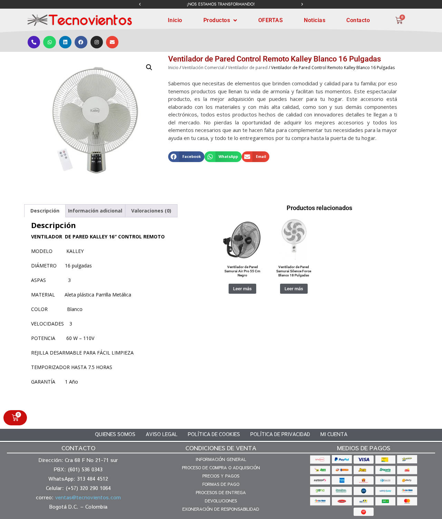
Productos (216, 20)
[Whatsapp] (49, 42)
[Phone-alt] (34, 42)
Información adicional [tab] (95, 210)
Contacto (358, 20)
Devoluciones (221, 500)
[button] (140, 4)
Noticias (314, 20)
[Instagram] (96, 42)
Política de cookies (214, 434)
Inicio (175, 20)
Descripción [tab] (44, 210)
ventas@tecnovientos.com (88, 497)
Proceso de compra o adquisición (221, 467)
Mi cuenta (333, 434)
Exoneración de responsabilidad (220, 509)
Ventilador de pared (248, 67)
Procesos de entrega (221, 492)
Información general (221, 459)
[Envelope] (112, 42)
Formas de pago (220, 484)
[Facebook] (81, 42)
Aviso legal (161, 434)
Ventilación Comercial (203, 67)
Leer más (242, 288)
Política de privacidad (280, 434)
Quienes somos (115, 434)
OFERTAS (270, 20)
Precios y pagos (220, 476)
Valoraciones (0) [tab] (151, 210)
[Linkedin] (65, 42)
